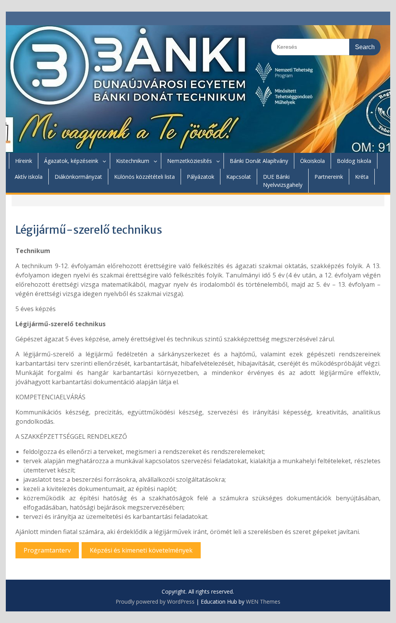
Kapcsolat (238, 176)
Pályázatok (200, 176)
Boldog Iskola (354, 160)
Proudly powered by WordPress (155, 601)
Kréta (362, 176)
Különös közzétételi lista (144, 176)
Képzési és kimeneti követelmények (141, 550)
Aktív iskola (29, 176)
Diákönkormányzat (78, 176)
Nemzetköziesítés (189, 160)
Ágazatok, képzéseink (71, 160)
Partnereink (328, 176)
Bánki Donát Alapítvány (259, 160)
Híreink (23, 160)
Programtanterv (47, 550)
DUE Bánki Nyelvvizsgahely (282, 180)
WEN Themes (263, 601)
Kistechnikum (132, 160)
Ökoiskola (312, 160)
